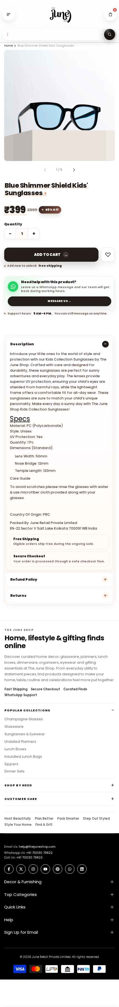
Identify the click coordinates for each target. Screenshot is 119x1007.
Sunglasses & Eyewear (24, 734)
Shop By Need (18, 785)
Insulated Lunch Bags (23, 756)
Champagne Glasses (23, 719)
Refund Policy (23, 579)
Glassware (14, 726)
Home (8, 45)
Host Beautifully (17, 818)
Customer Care (20, 799)
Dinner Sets (14, 771)
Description (22, 344)
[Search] (109, 34)
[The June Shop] (59, 14)
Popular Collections (27, 710)
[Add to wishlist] (108, 255)
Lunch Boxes (15, 749)
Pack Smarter (68, 818)
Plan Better (44, 818)
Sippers (11, 764)
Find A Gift (44, 825)
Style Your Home (18, 825)
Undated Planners (20, 741)
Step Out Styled (96, 818)
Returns (18, 595)
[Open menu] (8, 14)
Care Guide (20, 478)
